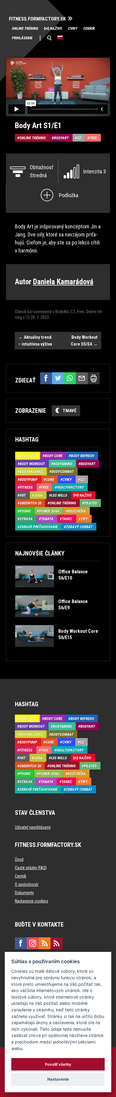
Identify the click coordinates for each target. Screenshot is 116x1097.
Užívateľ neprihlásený (33, 827)
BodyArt (61, 138)
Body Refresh (82, 455)
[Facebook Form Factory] (21, 943)
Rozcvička (77, 511)
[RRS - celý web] (45, 943)
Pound (25, 511)
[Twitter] (58, 378)
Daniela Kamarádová (63, 281)
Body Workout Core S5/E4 (84, 341)
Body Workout (32, 464)
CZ (79, 138)
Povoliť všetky (58, 1064)
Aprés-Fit (28, 455)
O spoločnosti (26, 884)
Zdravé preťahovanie (39, 527)
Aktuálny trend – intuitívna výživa (35, 341)
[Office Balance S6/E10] (57, 591)
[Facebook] (46, 378)
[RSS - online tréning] (56, 943)
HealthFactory (70, 487)
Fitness (26, 487)
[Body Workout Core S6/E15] (57, 651)
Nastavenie (58, 1079)
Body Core (53, 455)
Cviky (72, 28)
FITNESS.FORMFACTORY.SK (37, 18)
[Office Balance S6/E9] (57, 621)
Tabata (47, 519)
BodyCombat (62, 471)
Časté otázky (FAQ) (31, 867)
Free (93, 138)
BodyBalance (31, 471)
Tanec (67, 519)
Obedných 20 (30, 503)
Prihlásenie (22, 38)
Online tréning (25, 28)
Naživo (56, 28)
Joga (38, 495)
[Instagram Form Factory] (33, 943)
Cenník (89, 28)
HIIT (23, 495)
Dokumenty (24, 892)
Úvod (19, 859)
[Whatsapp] (70, 378)
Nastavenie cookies (31, 901)
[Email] (82, 378)
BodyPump (28, 479)
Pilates (90, 503)
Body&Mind (62, 464)
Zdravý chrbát (79, 527)
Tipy (84, 519)
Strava (26, 519)
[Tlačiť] (94, 378)
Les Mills (59, 495)
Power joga (49, 511)
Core (50, 479)
